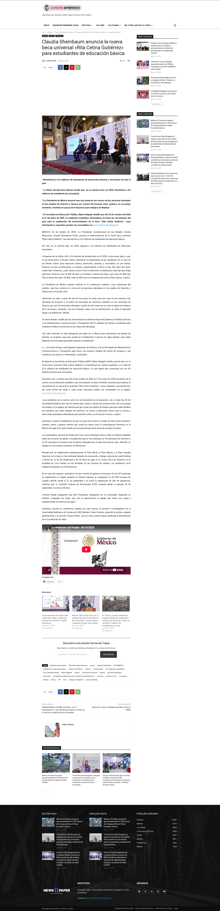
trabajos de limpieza (76, 680)
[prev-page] (43, 791)
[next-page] (47, 791)
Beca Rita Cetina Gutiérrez (78, 665)
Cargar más (156, 104)
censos (92, 665)
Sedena (45, 680)
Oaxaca (102, 672)
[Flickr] (151, 891)
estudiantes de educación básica (54, 669)
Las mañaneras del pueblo (115, 669)
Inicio (44, 32)
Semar (53, 680)
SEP (59, 680)
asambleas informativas (57, 665)
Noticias (51, 36)
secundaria (123, 676)
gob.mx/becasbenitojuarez (106, 225)
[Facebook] (60, 67)
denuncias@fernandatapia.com (99, 898)
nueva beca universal (89, 672)
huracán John (98, 669)
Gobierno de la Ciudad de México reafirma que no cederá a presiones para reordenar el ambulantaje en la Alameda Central (164, 48)
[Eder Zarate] (43, 60)
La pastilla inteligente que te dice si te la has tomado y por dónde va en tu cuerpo (164, 93)
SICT (64, 680)
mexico (77, 672)
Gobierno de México (76, 669)
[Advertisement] (86, 91)
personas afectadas (115, 672)
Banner (50, 32)
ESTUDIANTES (118, 665)
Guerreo (88, 669)
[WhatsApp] (77, 67)
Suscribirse (108, 654)
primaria (100, 676)
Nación (45, 771)
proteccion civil (111, 676)
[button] (175, 25)
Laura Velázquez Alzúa (51, 672)
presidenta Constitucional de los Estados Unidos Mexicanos (74, 676)
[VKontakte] (164, 891)
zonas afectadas (92, 680)
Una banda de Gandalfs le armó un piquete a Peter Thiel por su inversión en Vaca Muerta (163, 80)
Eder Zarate (51, 61)
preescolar (47, 676)
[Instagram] (158, 891)
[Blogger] (139, 891)
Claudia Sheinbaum (104, 665)
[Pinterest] (72, 67)
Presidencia (59, 36)
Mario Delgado (66, 672)
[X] (66, 67)
